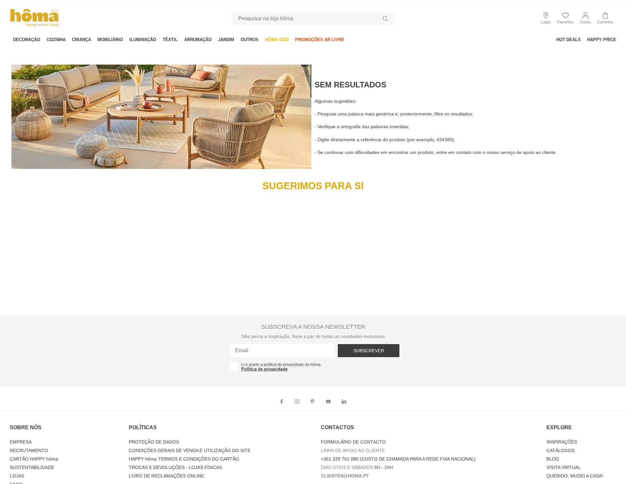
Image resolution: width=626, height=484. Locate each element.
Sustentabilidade (32, 467)
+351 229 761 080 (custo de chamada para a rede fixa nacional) (398, 458)
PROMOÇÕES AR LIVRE (319, 39)
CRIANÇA (81, 39)
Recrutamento (29, 450)
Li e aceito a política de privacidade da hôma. (281, 364)
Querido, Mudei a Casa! (574, 475)
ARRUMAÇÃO (198, 39)
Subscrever (368, 350)
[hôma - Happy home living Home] (34, 26)
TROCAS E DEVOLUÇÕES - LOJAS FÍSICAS (175, 467)
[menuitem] (26, 39)
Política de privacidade (264, 369)
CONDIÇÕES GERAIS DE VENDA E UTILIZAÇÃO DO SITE (189, 450)
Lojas (17, 475)
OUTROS (250, 39)
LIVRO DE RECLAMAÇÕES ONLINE (166, 475)
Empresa (21, 442)
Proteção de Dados (154, 442)
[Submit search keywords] (385, 18)
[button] (585, 18)
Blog (552, 458)
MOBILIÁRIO (110, 39)
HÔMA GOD (277, 39)
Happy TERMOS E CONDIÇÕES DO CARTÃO (184, 458)
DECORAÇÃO (26, 39)
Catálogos (560, 450)
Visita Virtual (563, 467)
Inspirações (561, 442)
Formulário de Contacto (353, 442)
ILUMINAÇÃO (142, 39)
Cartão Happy (34, 458)
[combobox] (313, 18)
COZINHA (56, 39)
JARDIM (226, 39)
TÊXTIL (170, 39)
